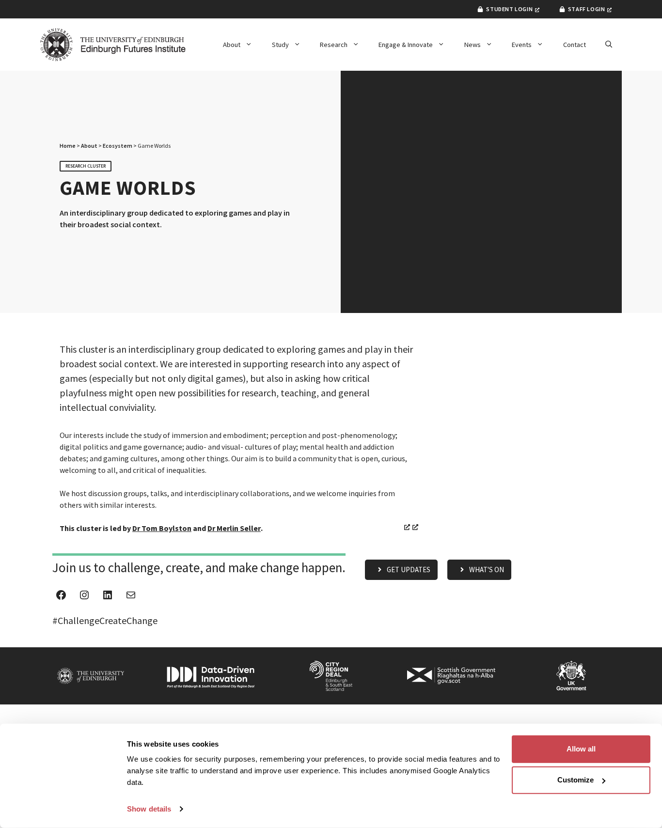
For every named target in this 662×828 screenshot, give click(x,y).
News (472, 44)
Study (280, 44)
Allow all (581, 749)
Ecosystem (117, 145)
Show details (149, 809)
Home (68, 145)
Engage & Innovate (405, 44)
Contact (574, 44)
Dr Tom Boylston (161, 528)
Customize (575, 780)
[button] (609, 44)
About (231, 44)
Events (522, 44)
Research (333, 44)
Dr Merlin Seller (234, 528)
